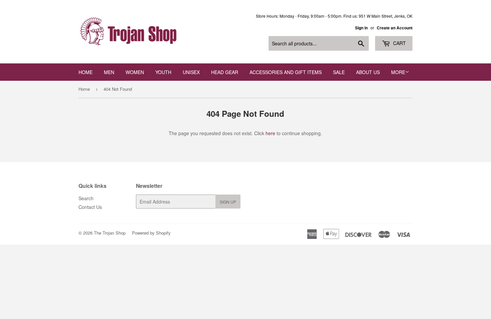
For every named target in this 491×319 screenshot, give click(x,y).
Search (86, 198)
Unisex (191, 72)
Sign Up (228, 202)
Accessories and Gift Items (286, 72)
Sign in (361, 28)
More (398, 72)
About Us (368, 72)
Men (109, 72)
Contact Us (90, 207)
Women (135, 72)
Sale (339, 72)
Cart (399, 43)
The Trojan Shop (110, 233)
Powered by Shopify (151, 233)
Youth (163, 72)
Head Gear (224, 72)
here (270, 133)
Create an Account (395, 28)
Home (85, 72)
